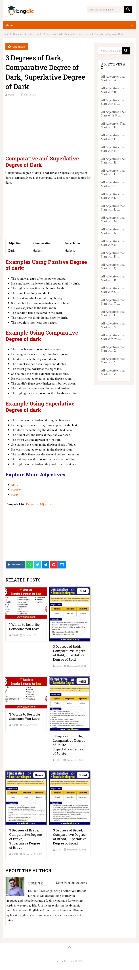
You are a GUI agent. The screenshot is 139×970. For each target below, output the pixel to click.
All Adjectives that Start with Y (113, 360)
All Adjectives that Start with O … (113, 243)
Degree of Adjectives (39, 504)
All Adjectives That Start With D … (113, 113)
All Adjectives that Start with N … (113, 231)
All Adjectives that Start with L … (113, 207)
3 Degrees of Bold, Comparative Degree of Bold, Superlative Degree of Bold (69, 653)
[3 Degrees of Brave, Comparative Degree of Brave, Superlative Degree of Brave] (26, 798)
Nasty (15, 495)
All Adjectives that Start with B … (113, 90)
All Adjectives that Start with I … (113, 172)
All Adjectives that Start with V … (113, 325)
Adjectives (18, 46)
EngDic (59, 961)
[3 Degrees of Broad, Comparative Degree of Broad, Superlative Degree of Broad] (69, 798)
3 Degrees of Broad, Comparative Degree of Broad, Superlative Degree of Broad (70, 836)
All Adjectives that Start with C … (113, 102)
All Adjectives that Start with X (113, 349)
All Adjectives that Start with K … (113, 196)
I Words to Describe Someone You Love (24, 626)
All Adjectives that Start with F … (113, 137)
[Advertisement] (48, 125)
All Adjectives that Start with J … (113, 184)
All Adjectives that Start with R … (113, 278)
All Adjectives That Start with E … (113, 125)
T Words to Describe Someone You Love (25, 716)
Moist (15, 485)
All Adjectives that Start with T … (113, 301)
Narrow (16, 490)
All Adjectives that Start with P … (113, 254)
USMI (11, 94)
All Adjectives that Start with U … (113, 313)
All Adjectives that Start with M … (113, 219)
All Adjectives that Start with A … (113, 78)
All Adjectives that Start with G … (113, 149)
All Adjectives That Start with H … (113, 160)
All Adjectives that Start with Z (113, 372)
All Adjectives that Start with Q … (113, 266)
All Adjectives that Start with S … (113, 290)
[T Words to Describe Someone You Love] (26, 693)
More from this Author (71, 882)
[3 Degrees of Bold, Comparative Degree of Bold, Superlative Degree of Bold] (69, 614)
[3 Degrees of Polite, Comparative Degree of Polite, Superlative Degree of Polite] (69, 703)
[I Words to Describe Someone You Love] (26, 603)
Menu (9, 25)
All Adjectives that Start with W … (113, 337)
